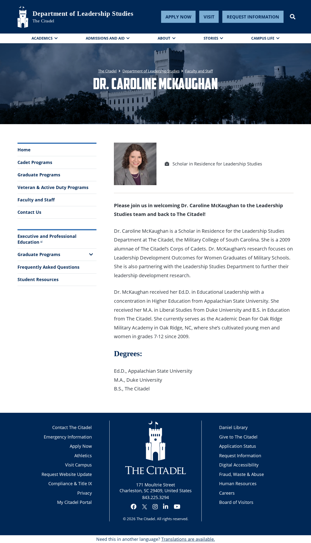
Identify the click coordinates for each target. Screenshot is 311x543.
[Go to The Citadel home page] (22, 17)
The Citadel (146, 518)
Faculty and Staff (36, 200)
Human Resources (238, 483)
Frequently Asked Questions (48, 267)
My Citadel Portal (74, 502)
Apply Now (178, 17)
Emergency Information (68, 437)
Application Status (237, 446)
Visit (209, 17)
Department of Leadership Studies (83, 13)
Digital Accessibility (239, 465)
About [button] (164, 38)
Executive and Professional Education (47, 239)
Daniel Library (233, 427)
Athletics (83, 455)
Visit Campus (78, 465)
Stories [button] (211, 38)
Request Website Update (67, 474)
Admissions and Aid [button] (105, 38)
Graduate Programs (38, 175)
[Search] (292, 17)
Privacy (84, 493)
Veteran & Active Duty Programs (52, 187)
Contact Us (29, 212)
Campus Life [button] (262, 38)
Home (24, 150)
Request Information (253, 17)
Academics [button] (42, 38)
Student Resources (38, 279)
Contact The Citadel (72, 427)
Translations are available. (188, 539)
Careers (227, 493)
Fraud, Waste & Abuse (241, 474)
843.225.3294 (155, 497)
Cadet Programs (34, 162)
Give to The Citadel (238, 437)
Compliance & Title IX (70, 483)
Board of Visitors (236, 502)
